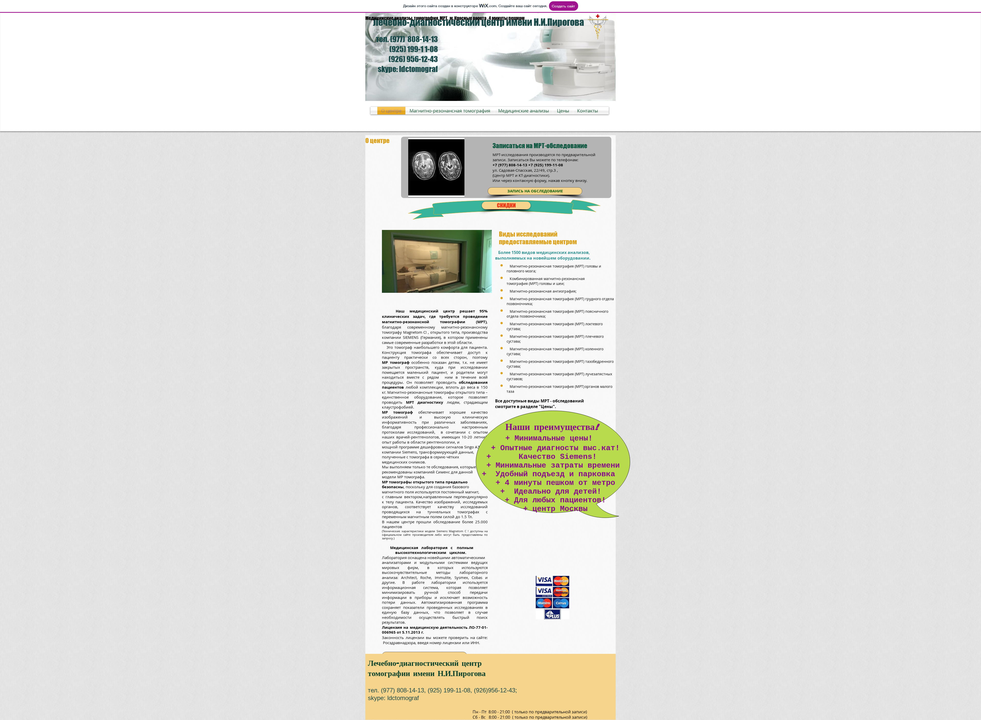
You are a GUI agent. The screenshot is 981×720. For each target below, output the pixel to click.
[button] (470, 261)
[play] (451, 192)
